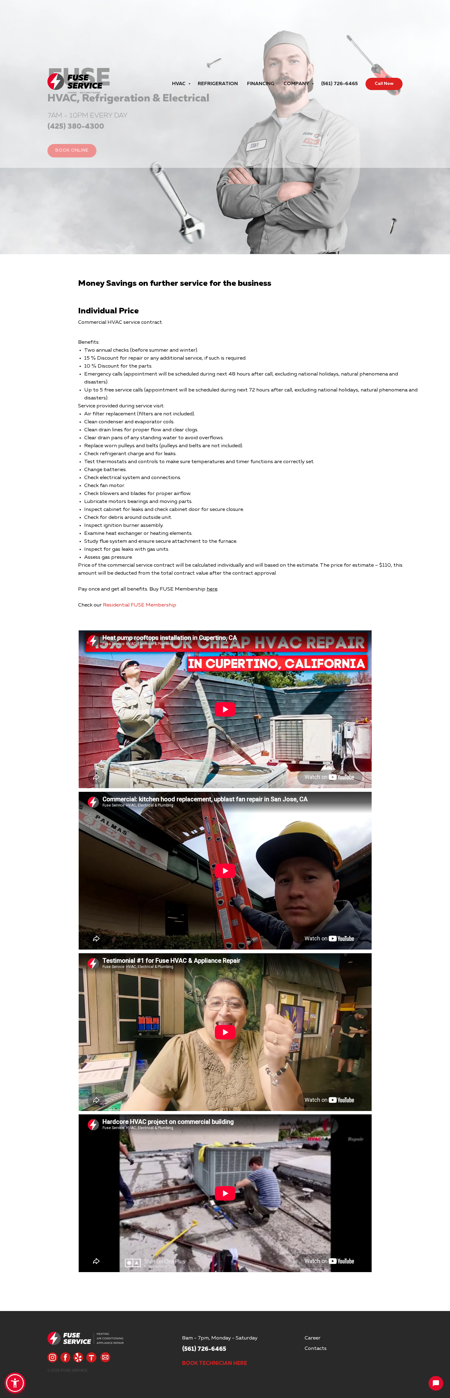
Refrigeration (218, 83)
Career (313, 1338)
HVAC (179, 83)
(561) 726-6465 (339, 83)
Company (296, 83)
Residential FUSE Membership (139, 605)
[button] (15, 1383)
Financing (260, 83)
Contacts (316, 1348)
